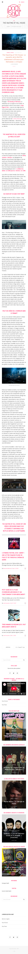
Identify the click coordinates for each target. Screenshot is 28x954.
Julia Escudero (14, 64)
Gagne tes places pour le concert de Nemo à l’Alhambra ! (14, 735)
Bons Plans (14, 730)
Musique (14, 764)
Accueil (8, 26)
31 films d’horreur (17, 119)
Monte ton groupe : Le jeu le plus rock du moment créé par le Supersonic (14, 869)
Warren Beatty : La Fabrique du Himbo (14, 802)
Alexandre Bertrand (7, 568)
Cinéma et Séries (10, 52)
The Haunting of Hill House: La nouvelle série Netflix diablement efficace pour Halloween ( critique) (14, 58)
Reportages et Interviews (14, 830)
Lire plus (8, 647)
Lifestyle (14, 864)
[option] (14, 727)
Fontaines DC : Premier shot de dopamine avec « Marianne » (14, 768)
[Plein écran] (24, 694)
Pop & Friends (5, 701)
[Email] (23, 647)
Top (14, 951)
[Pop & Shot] (14, 11)
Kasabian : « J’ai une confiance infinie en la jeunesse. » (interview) (14, 835)
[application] (14, 688)
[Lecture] (4, 694)
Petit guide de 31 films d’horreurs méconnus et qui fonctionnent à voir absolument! (13, 592)
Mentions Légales (6, 919)
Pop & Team (4, 704)
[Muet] (21, 694)
